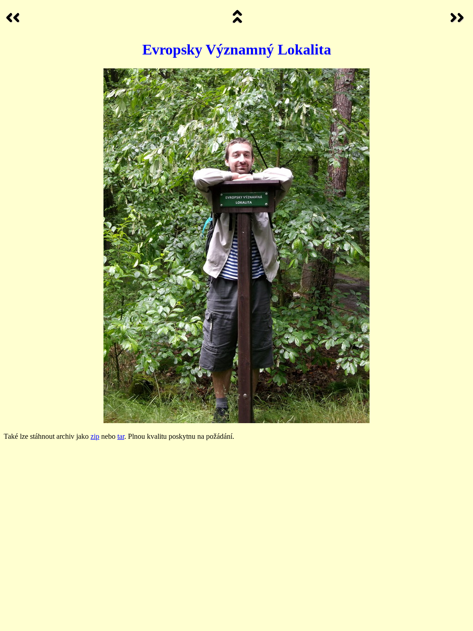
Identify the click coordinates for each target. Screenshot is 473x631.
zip (95, 436)
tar (120, 436)
